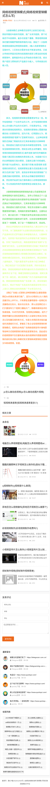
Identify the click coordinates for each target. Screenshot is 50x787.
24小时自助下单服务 (13, 718)
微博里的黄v (13, 754)
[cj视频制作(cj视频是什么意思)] (9, 494)
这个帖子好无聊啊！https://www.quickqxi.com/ (27, 684)
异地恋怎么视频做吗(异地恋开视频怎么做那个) (24, 507)
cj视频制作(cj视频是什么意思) (16, 486)
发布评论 (8, 639)
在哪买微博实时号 (35, 767)
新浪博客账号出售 (13, 740)
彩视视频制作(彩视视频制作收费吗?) (20, 528)
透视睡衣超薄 (35, 758)
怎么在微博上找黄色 (35, 718)
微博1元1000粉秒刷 (35, 740)
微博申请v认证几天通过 (13, 731)
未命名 (5, 422)
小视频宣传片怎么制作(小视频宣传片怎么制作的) (25, 549)
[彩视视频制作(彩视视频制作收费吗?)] (9, 537)
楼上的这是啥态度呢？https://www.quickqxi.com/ (28, 692)
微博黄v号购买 (7, 21)
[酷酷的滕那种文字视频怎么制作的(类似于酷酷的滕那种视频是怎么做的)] (9, 473)
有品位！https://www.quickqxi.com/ (23, 675)
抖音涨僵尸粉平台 (13, 758)
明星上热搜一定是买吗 (13, 749)
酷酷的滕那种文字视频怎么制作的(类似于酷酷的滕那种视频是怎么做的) (25, 464)
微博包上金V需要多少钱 (35, 731)
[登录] (42, 3)
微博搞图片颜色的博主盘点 (35, 754)
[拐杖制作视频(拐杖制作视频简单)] (9, 579)
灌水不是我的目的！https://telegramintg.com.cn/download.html (28, 666)
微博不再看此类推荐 (35, 749)
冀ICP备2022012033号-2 (16, 781)
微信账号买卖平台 (13, 763)
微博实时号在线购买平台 (13, 767)
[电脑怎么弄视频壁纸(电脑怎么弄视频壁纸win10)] (9, 452)
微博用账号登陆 (35, 727)
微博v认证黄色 (35, 722)
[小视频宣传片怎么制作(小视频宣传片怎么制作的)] (9, 558)
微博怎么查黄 (35, 763)
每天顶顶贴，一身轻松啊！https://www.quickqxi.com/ (28, 701)
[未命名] (9, 431)
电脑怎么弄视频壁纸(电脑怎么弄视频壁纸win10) (25, 443)
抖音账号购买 (35, 736)
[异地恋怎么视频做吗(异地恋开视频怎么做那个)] (9, 516)
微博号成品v (35, 745)
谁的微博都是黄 (13, 745)
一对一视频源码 (13, 736)
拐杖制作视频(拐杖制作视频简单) (18, 571)
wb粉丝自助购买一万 (13, 722)
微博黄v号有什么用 (13, 727)
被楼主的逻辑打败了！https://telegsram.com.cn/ (28, 657)
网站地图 (29, 781)
